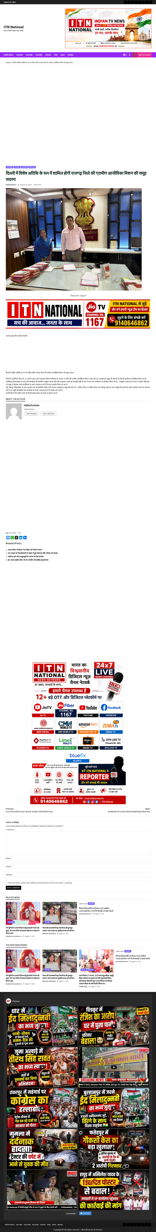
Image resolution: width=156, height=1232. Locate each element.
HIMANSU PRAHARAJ (49, 933)
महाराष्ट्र (70, 55)
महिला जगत (90, 970)
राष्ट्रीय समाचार (8, 55)
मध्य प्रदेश (39, 55)
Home (8, 62)
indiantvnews (11, 185)
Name (9, 858)
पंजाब (55, 55)
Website (9, 874)
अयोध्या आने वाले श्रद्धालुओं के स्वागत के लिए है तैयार (26, 556)
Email (9, 866)
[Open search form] (129, 55)
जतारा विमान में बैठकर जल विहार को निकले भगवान (25, 549)
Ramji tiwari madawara (14, 936)
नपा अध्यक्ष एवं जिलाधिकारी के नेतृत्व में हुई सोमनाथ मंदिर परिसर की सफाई (32, 553)
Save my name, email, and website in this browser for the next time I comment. (40, 883)
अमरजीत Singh (83, 986)
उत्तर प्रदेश (29, 55)
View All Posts (48, 413)
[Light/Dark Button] (125, 55)
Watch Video (145, 55)
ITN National (14, 27)
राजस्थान (48, 55)
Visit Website (31, 413)
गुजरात (63, 55)
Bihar (83, 970)
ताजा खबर (20, 55)
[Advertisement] (78, 83)
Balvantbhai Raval (85, 914)
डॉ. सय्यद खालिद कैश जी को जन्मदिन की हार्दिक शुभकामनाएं (28, 560)
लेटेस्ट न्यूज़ (32, 167)
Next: (129, 810)
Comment (10, 829)
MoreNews (86, 1229)
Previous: (29, 810)
